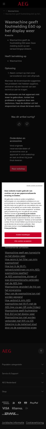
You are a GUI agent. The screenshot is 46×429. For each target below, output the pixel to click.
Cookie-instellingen (23, 234)
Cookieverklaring (27, 226)
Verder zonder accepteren (34, 185)
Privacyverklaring (10, 228)
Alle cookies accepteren (22, 241)
